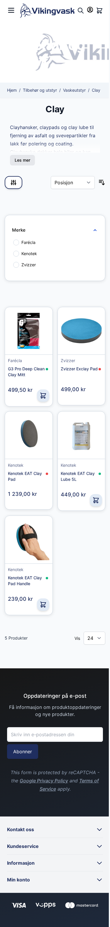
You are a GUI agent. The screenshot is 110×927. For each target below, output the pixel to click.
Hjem (12, 90)
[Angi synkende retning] (101, 182)
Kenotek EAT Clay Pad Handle (25, 580)
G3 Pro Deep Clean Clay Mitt (26, 371)
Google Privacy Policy (44, 781)
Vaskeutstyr (74, 90)
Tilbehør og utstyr (40, 90)
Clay (96, 90)
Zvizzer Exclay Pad (79, 368)
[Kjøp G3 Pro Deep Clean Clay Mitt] (43, 395)
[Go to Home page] (47, 11)
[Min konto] (90, 9)
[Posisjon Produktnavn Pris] (73, 182)
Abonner (22, 751)
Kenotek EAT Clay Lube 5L (78, 476)
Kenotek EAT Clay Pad (25, 476)
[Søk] (80, 10)
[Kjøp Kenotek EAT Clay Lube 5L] (96, 500)
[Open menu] (11, 9)
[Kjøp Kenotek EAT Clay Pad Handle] (43, 604)
